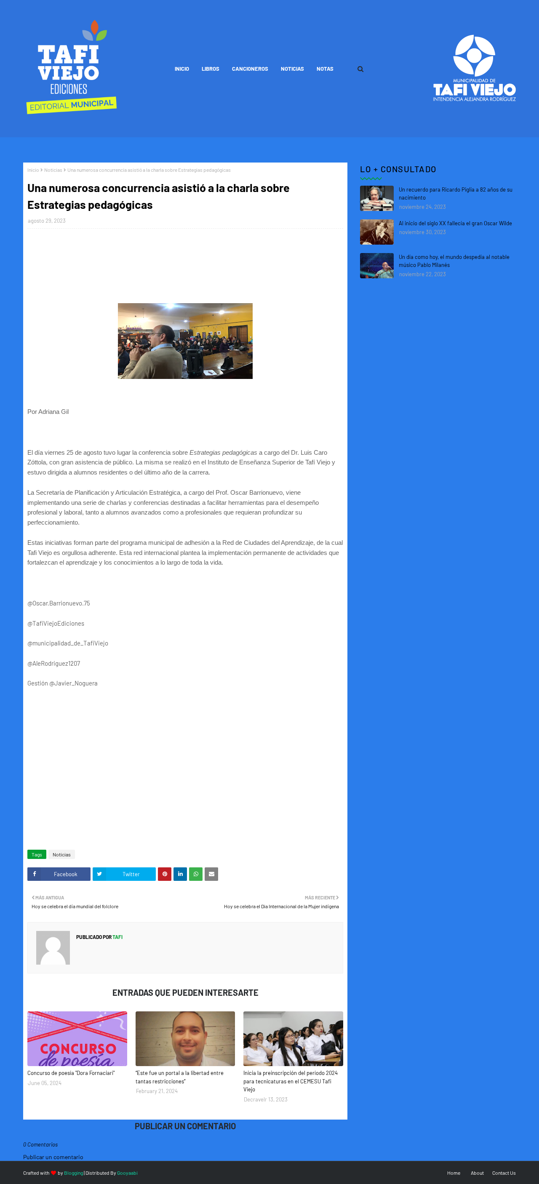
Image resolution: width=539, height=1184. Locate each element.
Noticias (53, 170)
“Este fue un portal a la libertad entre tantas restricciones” (180, 1077)
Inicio (33, 170)
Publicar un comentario (53, 1156)
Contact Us (504, 1173)
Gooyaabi (127, 1173)
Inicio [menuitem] (182, 68)
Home (453, 1173)
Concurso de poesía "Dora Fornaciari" (71, 1072)
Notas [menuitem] (325, 68)
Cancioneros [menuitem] (250, 68)
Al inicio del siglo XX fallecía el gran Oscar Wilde (455, 223)
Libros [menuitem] (210, 68)
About (477, 1173)
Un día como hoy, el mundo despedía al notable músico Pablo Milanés (454, 261)
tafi (117, 937)
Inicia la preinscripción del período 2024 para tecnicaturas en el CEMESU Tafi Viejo (290, 1081)
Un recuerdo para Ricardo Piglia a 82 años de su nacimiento (455, 193)
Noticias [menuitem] (292, 68)
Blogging (73, 1173)
